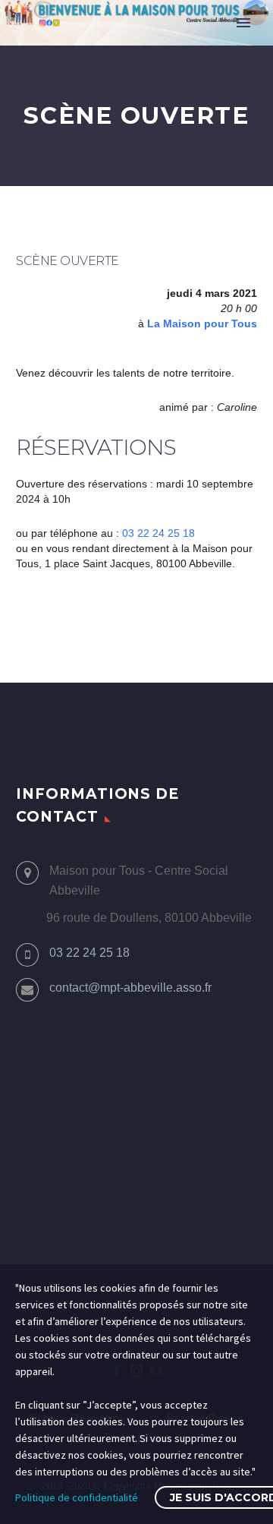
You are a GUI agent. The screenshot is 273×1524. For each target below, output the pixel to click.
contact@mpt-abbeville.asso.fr (130, 987)
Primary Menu (243, 22)
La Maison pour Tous (202, 323)
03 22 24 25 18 (158, 533)
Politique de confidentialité (76, 1497)
